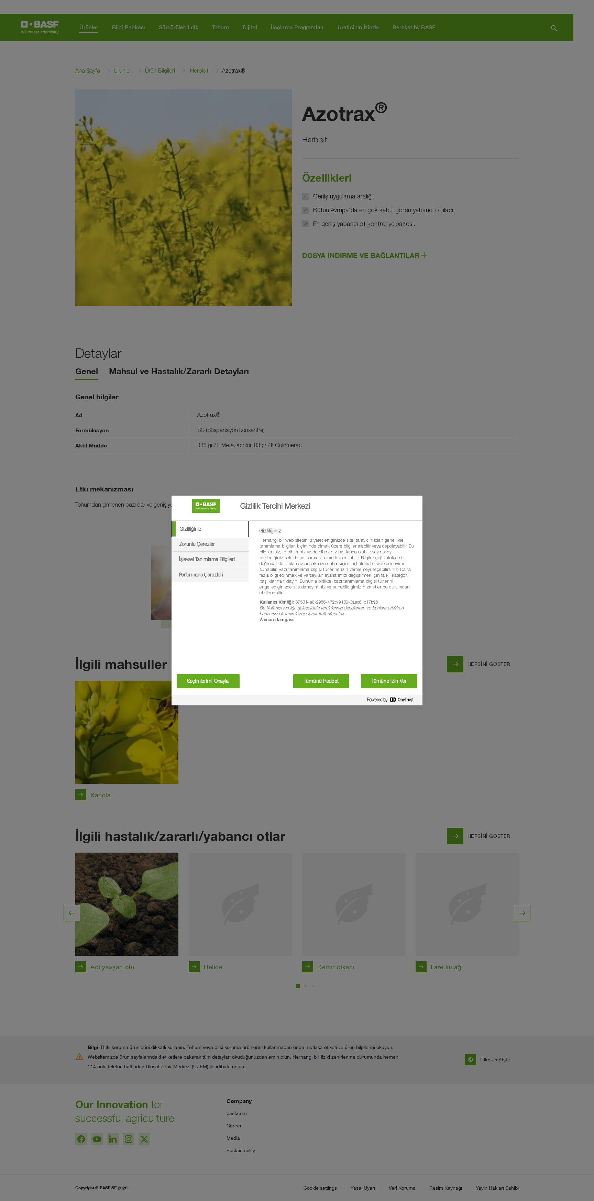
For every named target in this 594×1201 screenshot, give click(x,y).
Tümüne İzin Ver (389, 681)
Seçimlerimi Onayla (208, 681)
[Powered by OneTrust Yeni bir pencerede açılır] (393, 701)
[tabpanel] (338, 579)
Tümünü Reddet (321, 681)
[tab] (210, 529)
